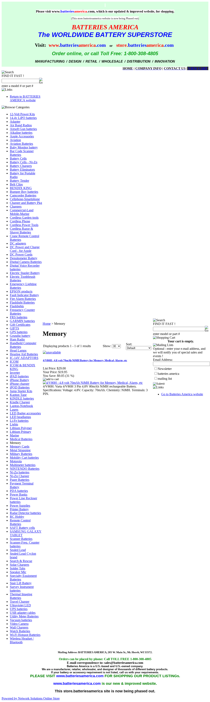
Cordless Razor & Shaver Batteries (21, 230)
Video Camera (19, 623)
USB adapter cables (22, 612)
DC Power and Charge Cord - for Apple (25, 249)
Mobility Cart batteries (24, 457)
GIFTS (14, 328)
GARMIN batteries (22, 321)
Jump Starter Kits (21, 391)
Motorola (16, 461)
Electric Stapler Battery (25, 273)
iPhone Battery (19, 380)
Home (47, 323)
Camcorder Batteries (23, 195)
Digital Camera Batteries (26, 262)
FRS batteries (18, 317)
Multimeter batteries (22, 465)
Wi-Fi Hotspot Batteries (25, 635)
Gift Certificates (20, 324)
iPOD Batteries (20, 387)
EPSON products (21, 291)
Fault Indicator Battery (24, 295)
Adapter (15, 121)
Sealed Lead (18, 550)
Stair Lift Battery (21, 583)
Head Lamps (18, 350)
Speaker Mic (18, 572)
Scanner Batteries (21, 539)
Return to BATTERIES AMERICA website (25, 98)
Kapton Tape (18, 395)
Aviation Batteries (21, 143)
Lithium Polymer (21, 428)
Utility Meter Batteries (24, 616)
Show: (107, 346)
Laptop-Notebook (21, 406)
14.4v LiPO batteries (23, 118)
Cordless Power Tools (24, 225)
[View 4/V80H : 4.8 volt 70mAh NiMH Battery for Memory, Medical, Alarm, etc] (93, 382)
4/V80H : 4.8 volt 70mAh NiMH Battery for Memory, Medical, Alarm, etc (85, 360)
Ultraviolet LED (20, 605)
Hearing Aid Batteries (24, 354)
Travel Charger (19, 601)
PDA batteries (19, 491)
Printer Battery (19, 509)
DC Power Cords (21, 254)
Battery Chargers (21, 166)
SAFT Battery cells (22, 527)
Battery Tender (19, 180)
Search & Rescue (21, 561)
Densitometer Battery (23, 258)
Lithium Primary (20, 431)
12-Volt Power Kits (22, 114)
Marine (14, 435)
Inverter (15, 372)
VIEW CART (197, 68)
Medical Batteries (21, 439)
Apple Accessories (22, 136)
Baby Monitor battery (24, 147)
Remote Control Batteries (20, 522)
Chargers (16, 206)
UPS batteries (18, 609)
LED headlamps (20, 417)
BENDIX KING (21, 188)
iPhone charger (19, 383)
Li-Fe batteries (19, 420)
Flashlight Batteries (22, 302)
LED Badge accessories (25, 413)
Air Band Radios (21, 125)
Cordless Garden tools (24, 217)
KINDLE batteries (22, 398)
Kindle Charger (20, 402)
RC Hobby (17, 516)
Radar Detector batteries (25, 513)
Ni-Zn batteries (19, 472)
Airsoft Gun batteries (23, 129)
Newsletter (165, 368)
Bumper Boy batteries (24, 191)
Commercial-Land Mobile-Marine (21, 212)
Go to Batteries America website (182, 394)
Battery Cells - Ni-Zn (23, 162)
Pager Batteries (19, 479)
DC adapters (18, 243)
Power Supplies (20, 505)
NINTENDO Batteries (24, 468)
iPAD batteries (19, 376)
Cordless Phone (20, 221)
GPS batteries (18, 332)
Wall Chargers (19, 627)
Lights (14, 424)
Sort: (129, 344)
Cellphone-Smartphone (25, 199)
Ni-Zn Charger (19, 476)
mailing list (165, 378)
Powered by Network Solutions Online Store (31, 698)
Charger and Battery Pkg (26, 203)
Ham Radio (17, 339)
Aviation (15, 140)
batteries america (168, 373)
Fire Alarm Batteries (23, 299)
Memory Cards (19, 446)
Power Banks (18, 494)
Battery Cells (18, 158)
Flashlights (17, 306)
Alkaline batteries (21, 132)
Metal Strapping (20, 450)
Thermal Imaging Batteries (21, 596)
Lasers (14, 409)
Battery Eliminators (22, 169)
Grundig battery (20, 335)
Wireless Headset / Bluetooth (22, 640)
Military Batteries (21, 454)
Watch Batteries (20, 631)
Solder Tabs (17, 568)
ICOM (14, 361)
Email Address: (163, 359)
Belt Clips (16, 184)
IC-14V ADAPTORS (24, 358)
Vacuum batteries (21, 620)
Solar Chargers (19, 564)
